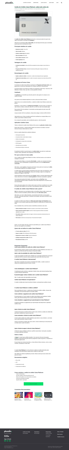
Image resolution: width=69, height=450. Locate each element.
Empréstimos (36, 431)
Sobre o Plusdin (60, 431)
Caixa (16, 337)
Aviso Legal (60, 446)
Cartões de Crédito (26, 431)
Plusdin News (48, 431)
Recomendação (25, 433)
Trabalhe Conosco (60, 436)
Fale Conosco (60, 434)
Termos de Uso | (50, 446)
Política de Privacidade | (55, 446)
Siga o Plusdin (7, 439)
